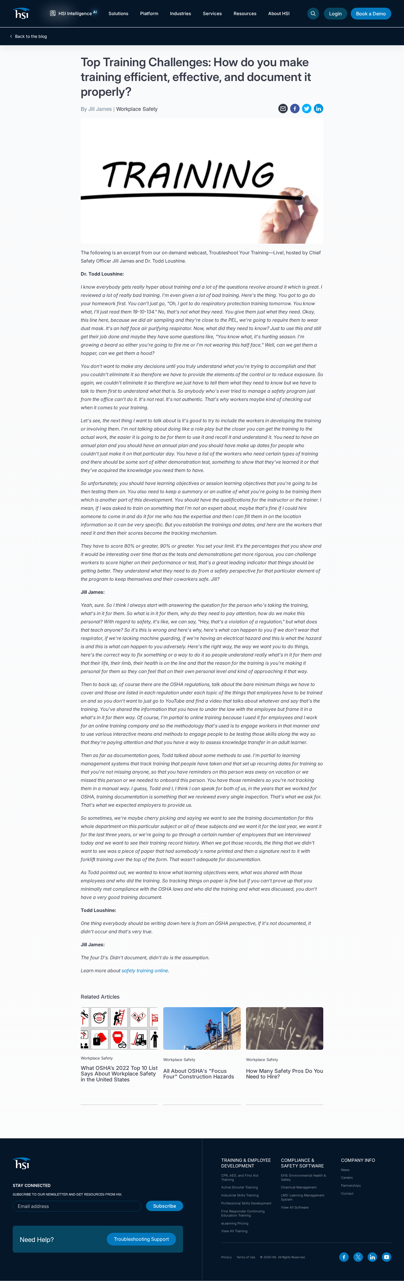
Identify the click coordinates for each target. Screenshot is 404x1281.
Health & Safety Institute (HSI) (22, 13)
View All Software (294, 1207)
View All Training (234, 1231)
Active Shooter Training (239, 1187)
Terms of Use (246, 1257)
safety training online (145, 970)
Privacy (226, 1257)
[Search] (313, 14)
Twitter (358, 1257)
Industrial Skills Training (240, 1195)
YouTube (386, 1257)
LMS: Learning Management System (302, 1197)
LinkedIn (372, 1257)
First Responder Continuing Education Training (243, 1213)
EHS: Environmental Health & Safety (303, 1177)
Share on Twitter (306, 108)
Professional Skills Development (246, 1203)
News (345, 1170)
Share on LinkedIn (318, 108)
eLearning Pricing (234, 1223)
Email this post (283, 108)
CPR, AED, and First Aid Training (239, 1177)
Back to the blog (31, 36)
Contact (347, 1193)
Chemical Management (299, 1187)
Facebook (344, 1257)
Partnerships (351, 1185)
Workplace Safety (137, 108)
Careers (347, 1177)
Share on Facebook (295, 108)
